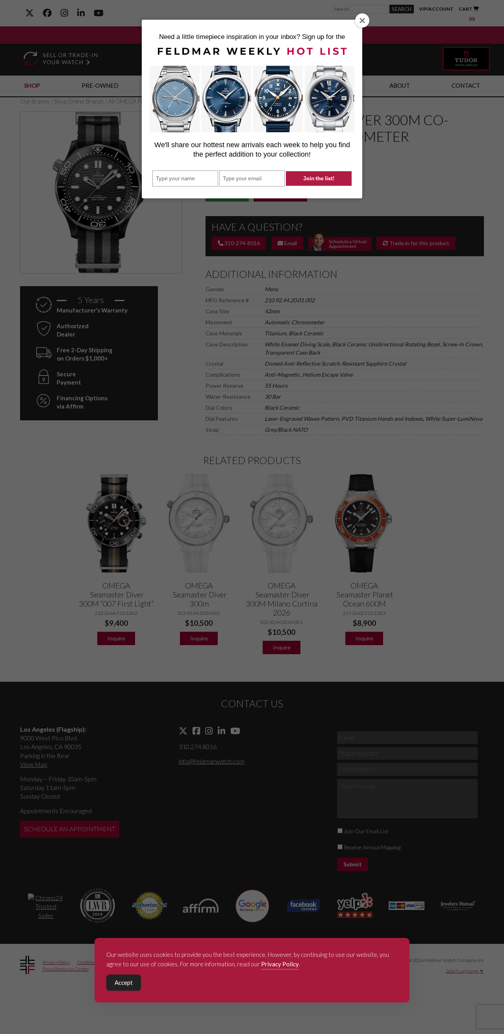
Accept (124, 982)
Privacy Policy (280, 963)
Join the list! (318, 178)
